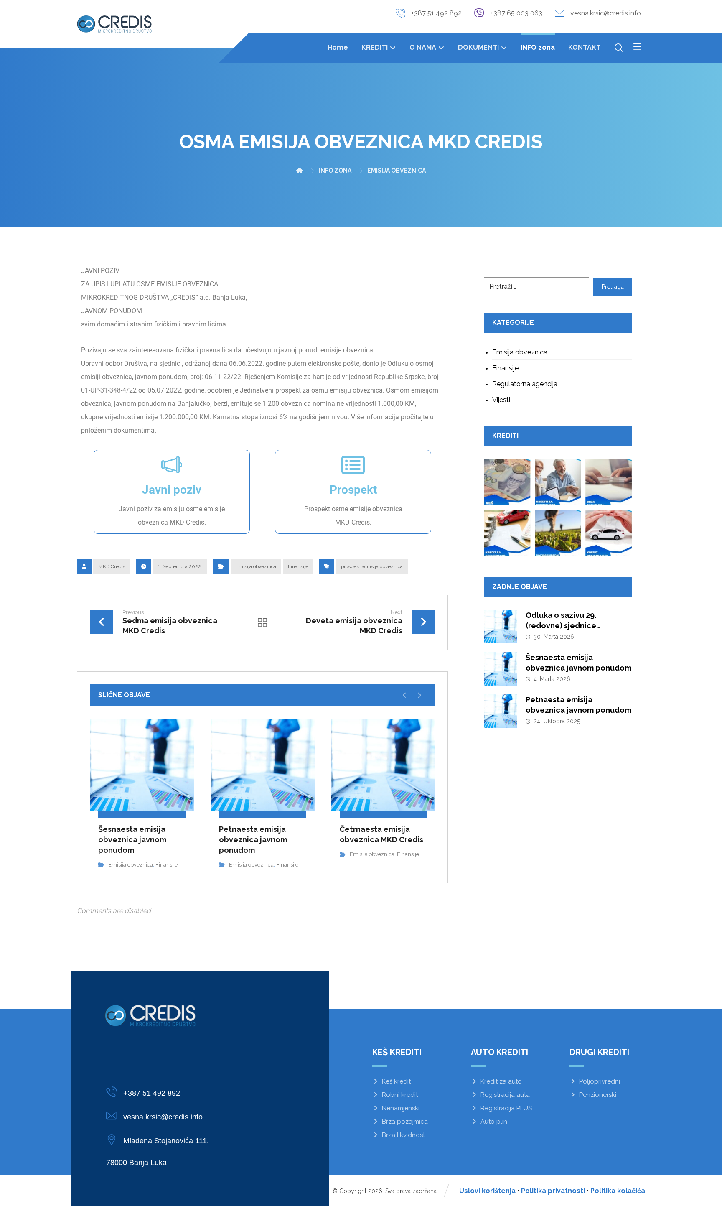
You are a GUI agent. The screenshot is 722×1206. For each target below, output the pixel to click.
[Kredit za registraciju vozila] (507, 533)
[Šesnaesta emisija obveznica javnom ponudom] (500, 669)
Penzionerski (597, 1095)
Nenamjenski (400, 1108)
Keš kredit (396, 1081)
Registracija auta (505, 1095)
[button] (637, 47)
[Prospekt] (353, 464)
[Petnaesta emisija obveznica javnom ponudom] (500, 711)
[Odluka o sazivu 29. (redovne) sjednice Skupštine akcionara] (500, 626)
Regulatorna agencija (524, 384)
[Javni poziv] (171, 464)
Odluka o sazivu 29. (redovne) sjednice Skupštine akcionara (564, 625)
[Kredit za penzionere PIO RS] (558, 482)
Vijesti (501, 400)
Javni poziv (171, 490)
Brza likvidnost (403, 1135)
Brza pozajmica (405, 1121)
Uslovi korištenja (487, 1191)
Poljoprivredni (599, 1081)
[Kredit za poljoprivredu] (558, 533)
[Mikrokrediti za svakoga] (114, 24)
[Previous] (405, 695)
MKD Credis (111, 566)
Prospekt (353, 490)
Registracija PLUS (506, 1108)
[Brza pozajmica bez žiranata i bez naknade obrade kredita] (608, 482)
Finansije (298, 566)
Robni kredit (400, 1095)
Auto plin (493, 1121)
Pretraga (613, 286)
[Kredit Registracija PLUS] (608, 533)
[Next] (419, 695)
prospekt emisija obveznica (372, 566)
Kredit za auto (501, 1081)
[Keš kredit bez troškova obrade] (507, 482)
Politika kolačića (617, 1191)
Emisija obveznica (256, 566)
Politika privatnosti (553, 1191)
